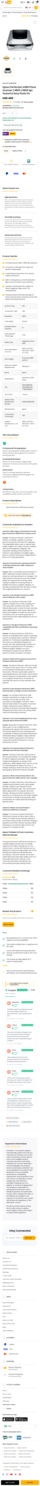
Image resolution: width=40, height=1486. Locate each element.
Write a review (8, 924)
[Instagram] (8, 1475)
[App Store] (9, 1419)
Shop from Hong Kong (26, 1451)
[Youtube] (12, 1475)
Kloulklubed (7, 1398)
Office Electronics (29, 12)
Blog (4, 1327)
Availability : (7, 106)
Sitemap (6, 1272)
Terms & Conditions (11, 1467)
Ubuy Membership (9, 1290)
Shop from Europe (25, 1457)
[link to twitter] (26, 59)
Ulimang (6, 1401)
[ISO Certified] (23, 1437)
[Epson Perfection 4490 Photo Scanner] (20, 40)
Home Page (6, 12)
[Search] (36, 7)
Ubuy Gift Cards (9, 1324)
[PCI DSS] (7, 1437)
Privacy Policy (25, 1467)
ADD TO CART (10, 1482)
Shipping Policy (8, 1283)
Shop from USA (9, 1448)
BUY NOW (30, 1482)
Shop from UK (22, 1448)
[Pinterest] (21, 1475)
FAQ (4, 1317)
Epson (5, 16)
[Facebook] (4, 1475)
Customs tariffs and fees (12, 1279)
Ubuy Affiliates (8, 1331)
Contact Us (7, 1262)
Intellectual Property (10, 1269)
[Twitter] (17, 1475)
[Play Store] (21, 1419)
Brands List (7, 1306)
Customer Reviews (9, 1310)
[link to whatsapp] (14, 59)
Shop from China (24, 1454)
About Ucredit (8, 1320)
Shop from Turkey (10, 1457)
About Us (6, 1258)
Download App (8, 1303)
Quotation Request (10, 1265)
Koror (5, 1391)
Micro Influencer (9, 1286)
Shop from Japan (10, 1451)
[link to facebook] (20, 59)
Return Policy (7, 1313)
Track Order (7, 1276)
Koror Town (7, 1394)
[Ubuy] (8, 2)
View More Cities (9, 1405)
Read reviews (9, 997)
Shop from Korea (10, 1454)
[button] (23, 2)
